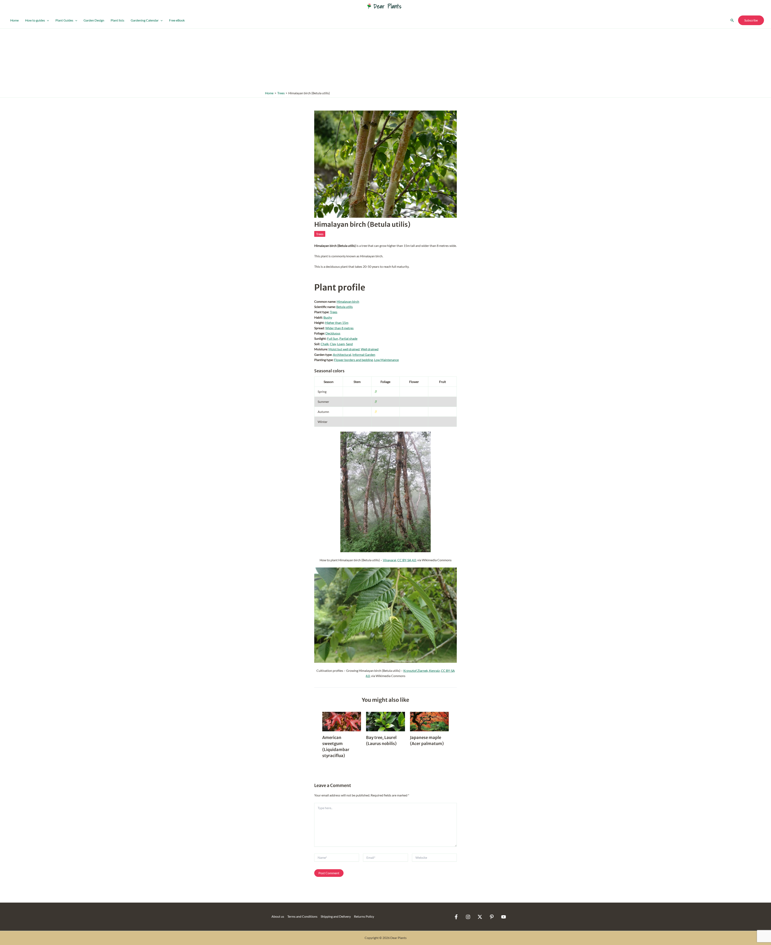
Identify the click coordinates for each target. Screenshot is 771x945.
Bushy (327, 317)
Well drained (369, 349)
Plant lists (117, 20)
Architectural (342, 354)
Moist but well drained (344, 349)
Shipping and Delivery (336, 916)
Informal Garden (363, 354)
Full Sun (332, 338)
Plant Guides (64, 20)
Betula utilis (344, 307)
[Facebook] (456, 916)
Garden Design (94, 20)
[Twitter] (479, 916)
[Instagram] (468, 916)
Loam (341, 344)
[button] (47, 20)
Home (14, 20)
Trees (319, 234)
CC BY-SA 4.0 (406, 560)
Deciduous (332, 333)
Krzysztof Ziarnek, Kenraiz (421, 670)
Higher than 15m (336, 322)
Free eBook (177, 20)
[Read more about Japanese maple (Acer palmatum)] (429, 721)
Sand (349, 344)
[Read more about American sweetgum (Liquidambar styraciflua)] (341, 721)
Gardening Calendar (145, 20)
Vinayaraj (389, 560)
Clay (333, 344)
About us (277, 916)
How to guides (35, 20)
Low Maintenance (386, 360)
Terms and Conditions (302, 916)
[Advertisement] (385, 59)
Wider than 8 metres (339, 328)
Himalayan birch (348, 301)
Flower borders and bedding (353, 360)
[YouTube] (503, 916)
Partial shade (348, 338)
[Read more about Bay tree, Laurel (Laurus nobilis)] (385, 721)
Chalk (325, 344)
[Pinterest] (491, 916)
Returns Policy (364, 916)
